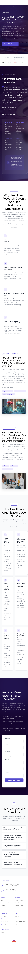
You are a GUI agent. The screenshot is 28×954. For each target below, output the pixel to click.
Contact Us (3, 932)
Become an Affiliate (19, 908)
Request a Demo (5, 935)
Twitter (4, 918)
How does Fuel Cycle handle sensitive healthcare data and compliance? (14, 854)
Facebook (5, 921)
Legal (16, 924)
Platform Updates (19, 905)
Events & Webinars (19, 900)
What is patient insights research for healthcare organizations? (14, 828)
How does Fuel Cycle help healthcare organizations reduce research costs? (14, 864)
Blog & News (18, 902)
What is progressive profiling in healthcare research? (14, 846)
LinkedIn (4, 916)
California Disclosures (20, 921)
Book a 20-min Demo (10, 44)
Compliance (18, 916)
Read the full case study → (9, 114)
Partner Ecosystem (5, 902)
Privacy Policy (18, 918)
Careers (3, 905)
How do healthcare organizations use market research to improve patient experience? (14, 837)
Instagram (5, 924)
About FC (3, 900)
